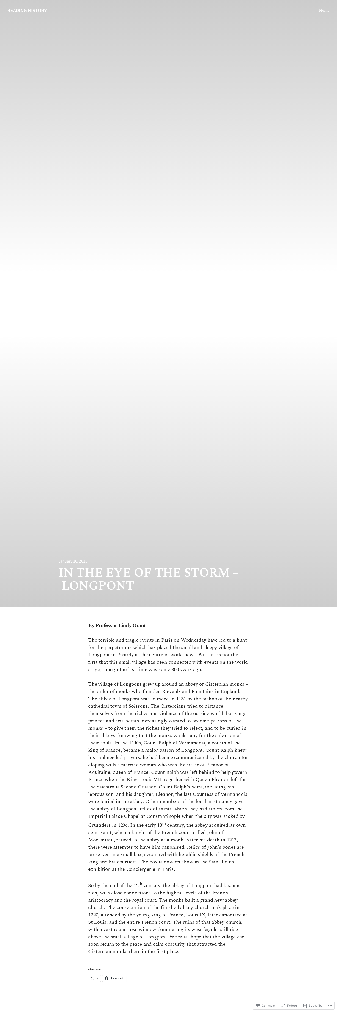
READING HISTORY (27, 10)
